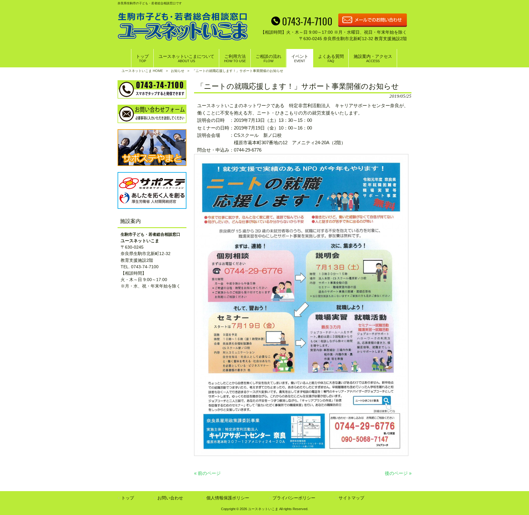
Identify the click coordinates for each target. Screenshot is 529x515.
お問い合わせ (170, 497)
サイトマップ (351, 497)
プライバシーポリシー (293, 497)
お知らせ (177, 71)
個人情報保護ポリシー (227, 497)
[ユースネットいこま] (183, 39)
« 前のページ (207, 473)
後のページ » (398, 473)
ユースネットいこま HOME (142, 71)
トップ (127, 497)
